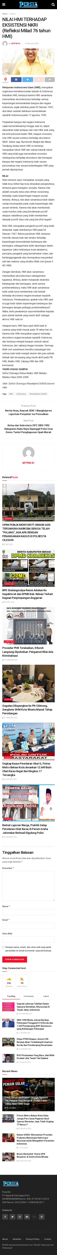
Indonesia (21, 394)
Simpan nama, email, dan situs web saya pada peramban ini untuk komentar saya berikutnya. (28, 949)
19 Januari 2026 (10, 837)
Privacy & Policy (32, 1239)
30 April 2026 (9, 602)
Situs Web (7, 933)
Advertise (17, 1239)
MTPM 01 (15, 43)
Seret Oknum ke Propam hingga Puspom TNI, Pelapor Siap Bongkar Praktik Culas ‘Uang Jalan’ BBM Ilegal (26, 1100)
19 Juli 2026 (11, 1108)
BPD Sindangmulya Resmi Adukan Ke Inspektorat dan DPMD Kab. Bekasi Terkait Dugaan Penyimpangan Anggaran (27, 594)
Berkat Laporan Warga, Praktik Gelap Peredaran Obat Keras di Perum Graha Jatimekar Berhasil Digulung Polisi (25, 829)
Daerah (8, 519)
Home (4, 14)
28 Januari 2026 (10, 779)
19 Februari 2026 (10, 660)
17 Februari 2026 (10, 718)
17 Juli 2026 (23, 1147)
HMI (11, 394)
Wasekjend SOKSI (38, 394)
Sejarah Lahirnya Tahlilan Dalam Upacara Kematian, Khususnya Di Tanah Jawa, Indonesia (33, 1007)
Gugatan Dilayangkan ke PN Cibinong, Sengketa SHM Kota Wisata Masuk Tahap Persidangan (27, 709)
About (5, 1239)
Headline (9, 584)
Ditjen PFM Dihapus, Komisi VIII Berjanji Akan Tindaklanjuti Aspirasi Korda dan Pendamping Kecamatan (35, 1042)
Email (6, 919)
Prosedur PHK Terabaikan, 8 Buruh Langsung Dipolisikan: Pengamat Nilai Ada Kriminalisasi (27, 651)
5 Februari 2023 (31, 43)
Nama (6, 906)
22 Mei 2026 (8, 544)
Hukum (13, 14)
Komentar (8, 868)
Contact (47, 1239)
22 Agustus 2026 (24, 1128)
